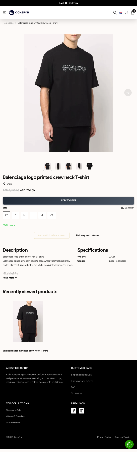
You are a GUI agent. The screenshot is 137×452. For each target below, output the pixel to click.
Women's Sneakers (16, 416)
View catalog (5, 12)
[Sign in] (126, 12)
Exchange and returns (82, 381)
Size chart (129, 207)
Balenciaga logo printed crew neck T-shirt (25, 350)
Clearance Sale (13, 410)
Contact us (76, 393)
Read (8, 277)
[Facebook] (73, 411)
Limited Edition (13, 422)
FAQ (73, 387)
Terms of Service (123, 437)
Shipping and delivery (81, 374)
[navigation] (47, 166)
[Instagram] (81, 411)
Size (68, 207)
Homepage (8, 23)
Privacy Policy (104, 437)
